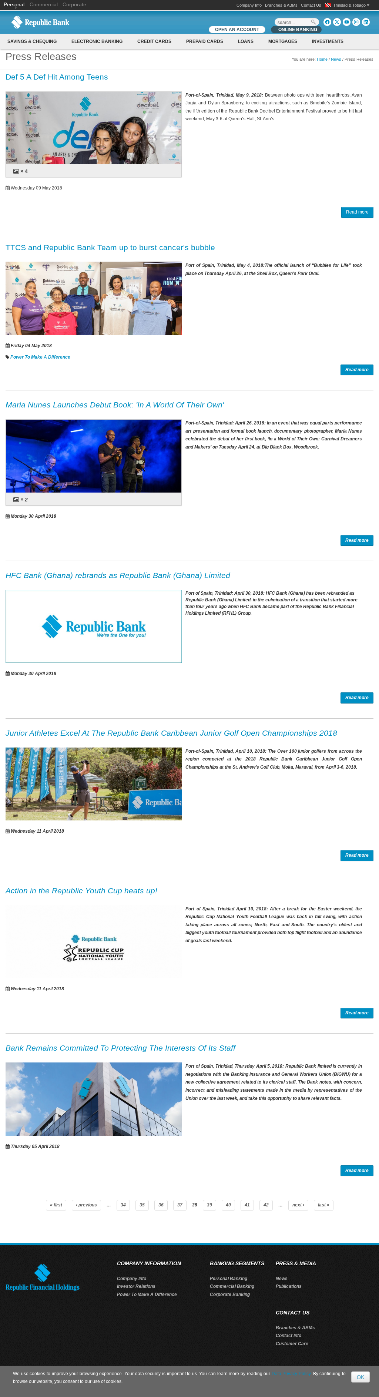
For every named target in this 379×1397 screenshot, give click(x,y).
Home (322, 59)
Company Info (249, 5)
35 (142, 1205)
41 (247, 1205)
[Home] (40, 21)
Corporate (74, 4)
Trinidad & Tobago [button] (350, 5)
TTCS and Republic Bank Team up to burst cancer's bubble (110, 247)
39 (209, 1205)
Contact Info (288, 1335)
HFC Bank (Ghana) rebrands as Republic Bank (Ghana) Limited (118, 575)
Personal (15, 4)
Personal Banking (228, 1278)
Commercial (44, 4)
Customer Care (292, 1343)
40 (228, 1205)
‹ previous (86, 1205)
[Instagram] (356, 22)
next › (298, 1205)
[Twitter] (337, 22)
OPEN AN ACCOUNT (237, 29)
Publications (289, 1286)
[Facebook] (327, 22)
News (336, 59)
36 (161, 1205)
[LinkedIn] (366, 22)
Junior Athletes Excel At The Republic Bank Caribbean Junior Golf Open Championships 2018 (171, 733)
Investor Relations (136, 1286)
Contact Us (311, 5)
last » (323, 1205)
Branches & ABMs (281, 5)
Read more (357, 212)
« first (56, 1205)
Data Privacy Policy (291, 1373)
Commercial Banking (232, 1286)
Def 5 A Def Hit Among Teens (57, 77)
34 (123, 1205)
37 (179, 1205)
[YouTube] (347, 22)
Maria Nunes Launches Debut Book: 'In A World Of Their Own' (115, 404)
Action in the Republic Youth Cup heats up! (81, 890)
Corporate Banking (230, 1294)
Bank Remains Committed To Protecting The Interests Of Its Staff (120, 1048)
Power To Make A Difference (40, 357)
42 (266, 1205)
